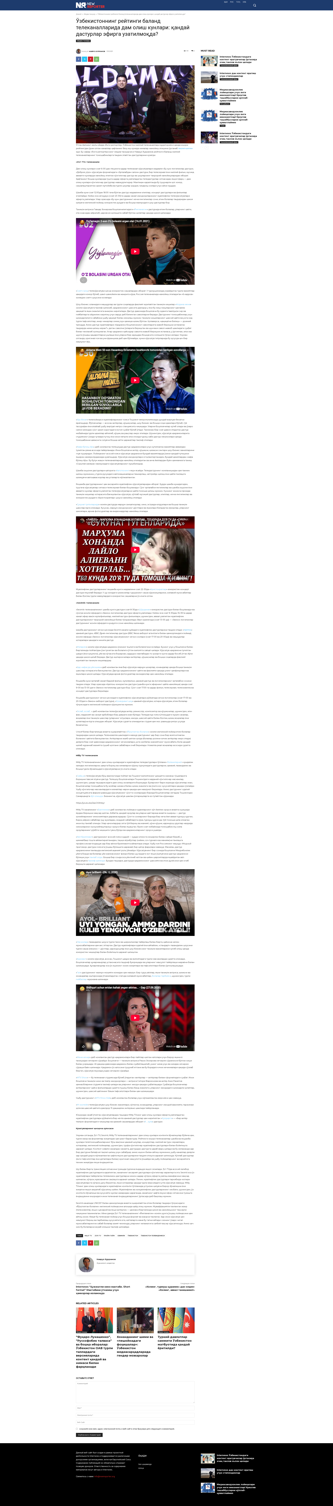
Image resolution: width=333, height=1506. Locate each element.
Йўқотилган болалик (138, 731)
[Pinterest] (90, 59)
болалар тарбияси (161, 976)
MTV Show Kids (102, 1098)
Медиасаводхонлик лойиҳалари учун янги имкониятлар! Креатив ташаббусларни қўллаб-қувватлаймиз (234, 95)
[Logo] (92, 5)
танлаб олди (96, 857)
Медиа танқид (89, 14)
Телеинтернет (174, 762)
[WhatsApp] (96, 59)
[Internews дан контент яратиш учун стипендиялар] (209, 77)
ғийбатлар (81, 979)
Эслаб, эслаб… (84, 711)
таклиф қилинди (96, 860)
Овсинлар (82, 942)
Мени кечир (83, 1057)
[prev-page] (202, 147)
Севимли (121, 1236)
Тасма (222, 126)
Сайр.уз (81, 776)
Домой (78, 14)
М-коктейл (82, 1104)
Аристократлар (158, 589)
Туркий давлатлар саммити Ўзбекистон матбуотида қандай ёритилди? (175, 1342)
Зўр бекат (82, 419)
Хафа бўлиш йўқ (85, 447)
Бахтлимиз (103, 809)
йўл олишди (97, 796)
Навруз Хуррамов (97, 51)
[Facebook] (78, 59)
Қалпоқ (187, 630)
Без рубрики (224, 104)
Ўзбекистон (133, 1236)
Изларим (81, 647)
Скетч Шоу (82, 291)
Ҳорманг (81, 959)
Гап (79, 972)
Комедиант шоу (124, 701)
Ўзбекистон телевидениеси (153, 1236)
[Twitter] (84, 59)
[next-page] (206, 147)
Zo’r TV (98, 1236)
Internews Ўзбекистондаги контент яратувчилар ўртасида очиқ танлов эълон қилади (238, 59)
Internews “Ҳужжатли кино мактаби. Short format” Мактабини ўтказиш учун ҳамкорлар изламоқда (103, 1290)
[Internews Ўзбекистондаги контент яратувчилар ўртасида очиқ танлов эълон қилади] (209, 61)
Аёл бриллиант (84, 837)
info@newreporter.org (104, 1476)
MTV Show (82, 1077)
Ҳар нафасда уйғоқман (89, 667)
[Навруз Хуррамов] (79, 51)
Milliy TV (88, 1236)
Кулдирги (167, 1118)
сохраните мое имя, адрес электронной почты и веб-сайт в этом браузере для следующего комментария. (127, 1429)
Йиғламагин (140, 209)
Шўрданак (144, 609)
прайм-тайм (109, 1236)
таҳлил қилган (185, 148)
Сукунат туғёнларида (88, 504)
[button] (254, 5)
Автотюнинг (122, 470)
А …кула (148, 1121)
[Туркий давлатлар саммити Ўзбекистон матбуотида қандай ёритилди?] (176, 1320)
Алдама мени (183, 304)
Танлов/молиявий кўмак (229, 65)
